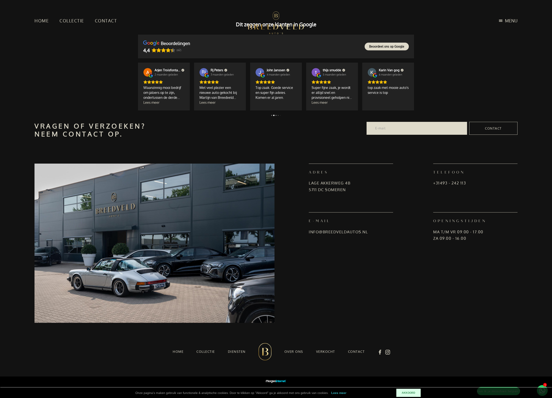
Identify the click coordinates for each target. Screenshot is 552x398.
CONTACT (493, 128)
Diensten (237, 352)
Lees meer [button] (151, 102)
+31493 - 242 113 (449, 183)
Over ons (293, 352)
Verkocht (325, 352)
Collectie (72, 20)
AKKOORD (408, 392)
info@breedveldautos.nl (338, 231)
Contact (106, 20)
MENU (511, 20)
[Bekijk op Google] (147, 72)
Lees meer (338, 393)
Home (41, 20)
